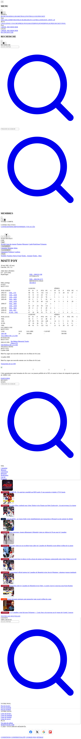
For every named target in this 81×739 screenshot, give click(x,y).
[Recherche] (3, 13)
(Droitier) (11, 271)
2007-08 (3, 333)
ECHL (22, 20)
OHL (14, 20)
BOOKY (4, 16)
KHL (28, 20)
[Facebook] (31, 732)
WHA (42, 20)
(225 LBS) (7, 272)
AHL (6, 20)
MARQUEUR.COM (7, 725)
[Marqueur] (40, 231)
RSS (34, 737)
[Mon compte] (9, 237)
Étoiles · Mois (37, 256)
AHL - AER (13, 295)
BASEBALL (11, 16)
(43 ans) (11, 265)
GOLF (36, 16)
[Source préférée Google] (44, 732)
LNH (3, 242)
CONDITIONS (6, 737)
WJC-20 (52, 20)
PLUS (3, 254)
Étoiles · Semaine (27, 256)
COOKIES (29, 737)
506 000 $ (32, 283)
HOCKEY (41, 16)
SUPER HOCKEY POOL (57, 23)
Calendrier (4, 248)
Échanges (43, 244)
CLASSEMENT (6, 250)
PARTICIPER (5, 378)
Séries (15, 248)
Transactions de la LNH (8, 364)
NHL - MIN (13, 299)
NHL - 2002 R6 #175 (36, 279)
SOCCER (10, 32)
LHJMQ (10, 20)
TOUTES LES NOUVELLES (10, 616)
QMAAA (38, 20)
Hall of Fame (17, 256)
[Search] (3, 43)
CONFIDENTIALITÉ (18, 737)
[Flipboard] (50, 732)
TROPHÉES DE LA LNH (9, 345)
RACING (4, 32)
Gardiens (17, 252)
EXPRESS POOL (22, 23)
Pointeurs (11, 252)
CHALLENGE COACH (9, 23)
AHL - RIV (12, 310)
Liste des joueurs (11, 244)
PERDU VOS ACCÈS (27, 227)
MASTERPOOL (33, 23)
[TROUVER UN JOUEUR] (40, 209)
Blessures (25, 244)
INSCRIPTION (15, 227)
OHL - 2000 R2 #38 (35, 274)
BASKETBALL (20, 16)
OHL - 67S (12, 293)
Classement (4, 252)
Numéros (10, 256)
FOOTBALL (30, 16)
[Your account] (5, 43)
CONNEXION (5, 227)
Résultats (10, 248)
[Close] (1, 11)
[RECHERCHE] (40, 127)
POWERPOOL (44, 23)
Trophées (4, 256)
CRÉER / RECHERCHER (9, 27)
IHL (25, 20)
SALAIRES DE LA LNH (9, 336)
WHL (18, 20)
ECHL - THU (13, 312)
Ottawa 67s (14, 343)
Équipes (19, 244)
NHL (2, 20)
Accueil (3, 244)
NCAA (32, 20)
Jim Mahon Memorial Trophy (20, 341)
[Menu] (1, 13)
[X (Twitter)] (37, 732)
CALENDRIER (6, 246)
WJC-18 (47, 20)
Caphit (31, 244)
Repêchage (36, 244)
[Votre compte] (5, 13)
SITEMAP (39, 737)
